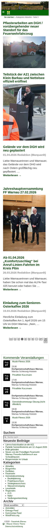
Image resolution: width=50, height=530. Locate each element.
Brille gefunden (12, 449)
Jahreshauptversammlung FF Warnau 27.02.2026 (23, 190)
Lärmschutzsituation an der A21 (19, 444)
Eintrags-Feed (11, 510)
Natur (10, 495)
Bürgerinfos (10, 468)
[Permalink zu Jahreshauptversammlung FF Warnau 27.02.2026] (24, 250)
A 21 (10, 493)
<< (11, 339)
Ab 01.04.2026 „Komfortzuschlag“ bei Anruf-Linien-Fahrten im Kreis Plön (21, 263)
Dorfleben (9, 471)
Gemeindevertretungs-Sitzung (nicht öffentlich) (28, 403)
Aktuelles (9, 466)
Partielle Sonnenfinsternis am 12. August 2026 (26, 447)
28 (45, 339)
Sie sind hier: (9, 17)
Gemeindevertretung (14, 476)
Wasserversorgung (16, 486)
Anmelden (10, 508)
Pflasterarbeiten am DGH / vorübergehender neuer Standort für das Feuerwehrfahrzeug (22, 28)
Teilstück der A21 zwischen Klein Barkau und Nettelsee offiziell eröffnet (24, 78)
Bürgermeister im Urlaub (16, 459)
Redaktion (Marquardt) (31, 154)
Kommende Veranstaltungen (23, 357)
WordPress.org (12, 515)
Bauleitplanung (14, 478)
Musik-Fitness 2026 (21, 361)
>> (45, 342)
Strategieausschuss (17, 483)
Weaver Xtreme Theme (15, 524)
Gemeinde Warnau (16, 2)
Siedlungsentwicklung (17, 498)
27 (41, 339)
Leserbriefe (10, 488)
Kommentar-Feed (13, 513)
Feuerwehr (10, 473)
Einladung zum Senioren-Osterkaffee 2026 (22, 304)
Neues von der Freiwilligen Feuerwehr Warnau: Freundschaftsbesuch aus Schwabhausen (22, 454)
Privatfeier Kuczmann (22, 375)
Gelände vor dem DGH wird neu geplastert (23, 148)
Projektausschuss (16, 481)
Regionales (10, 491)
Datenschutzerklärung (14, 526)
